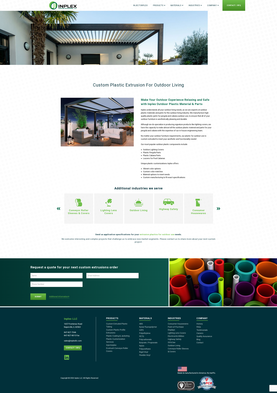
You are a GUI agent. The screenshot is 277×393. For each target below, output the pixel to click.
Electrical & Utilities (176, 336)
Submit (38, 297)
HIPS (141, 330)
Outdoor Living (174, 345)
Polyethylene (144, 333)
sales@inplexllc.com (73, 341)
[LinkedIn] (66, 357)
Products (158, 5)
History (199, 324)
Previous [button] (58, 209)
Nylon (141, 346)
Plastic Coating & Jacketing (118, 336)
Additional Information (58, 296)
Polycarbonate (145, 339)
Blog (198, 339)
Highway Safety (174, 339)
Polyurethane (145, 349)
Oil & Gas (171, 342)
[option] (78, 208)
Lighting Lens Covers (177, 333)
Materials (176, 5)
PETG (141, 336)
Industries (194, 5)
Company (212, 5)
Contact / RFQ (234, 5)
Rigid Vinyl (143, 352)
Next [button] (218, 209)
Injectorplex (140, 5)
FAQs (198, 327)
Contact (199, 342)
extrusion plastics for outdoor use (157, 234)
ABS (141, 324)
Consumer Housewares (178, 324)
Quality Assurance (204, 336)
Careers (199, 333)
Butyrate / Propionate (148, 342)
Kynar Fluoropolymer (148, 327)
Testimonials (202, 330)
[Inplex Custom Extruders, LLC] (63, 5)
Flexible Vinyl (144, 355)
